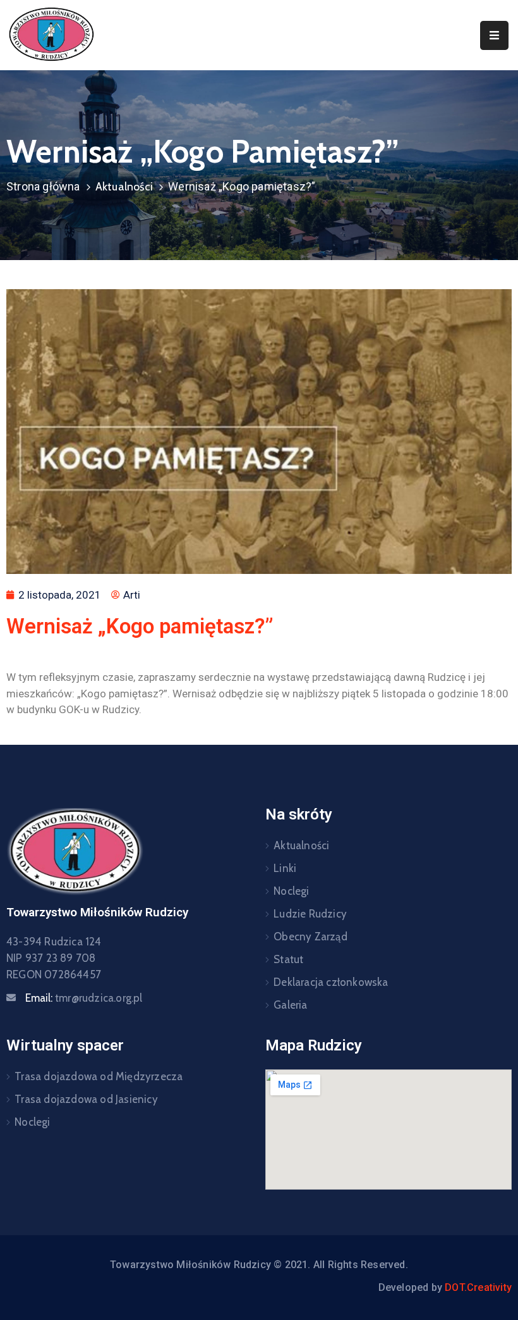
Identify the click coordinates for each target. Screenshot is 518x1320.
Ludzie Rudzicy (310, 913)
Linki (285, 868)
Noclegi (291, 891)
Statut (288, 959)
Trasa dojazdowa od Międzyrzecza (99, 1076)
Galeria (290, 1005)
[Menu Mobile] (494, 35)
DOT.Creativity (478, 1287)
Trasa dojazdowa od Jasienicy (86, 1099)
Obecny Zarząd (310, 936)
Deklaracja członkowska (331, 982)
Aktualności (124, 187)
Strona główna (43, 186)
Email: (84, 998)
